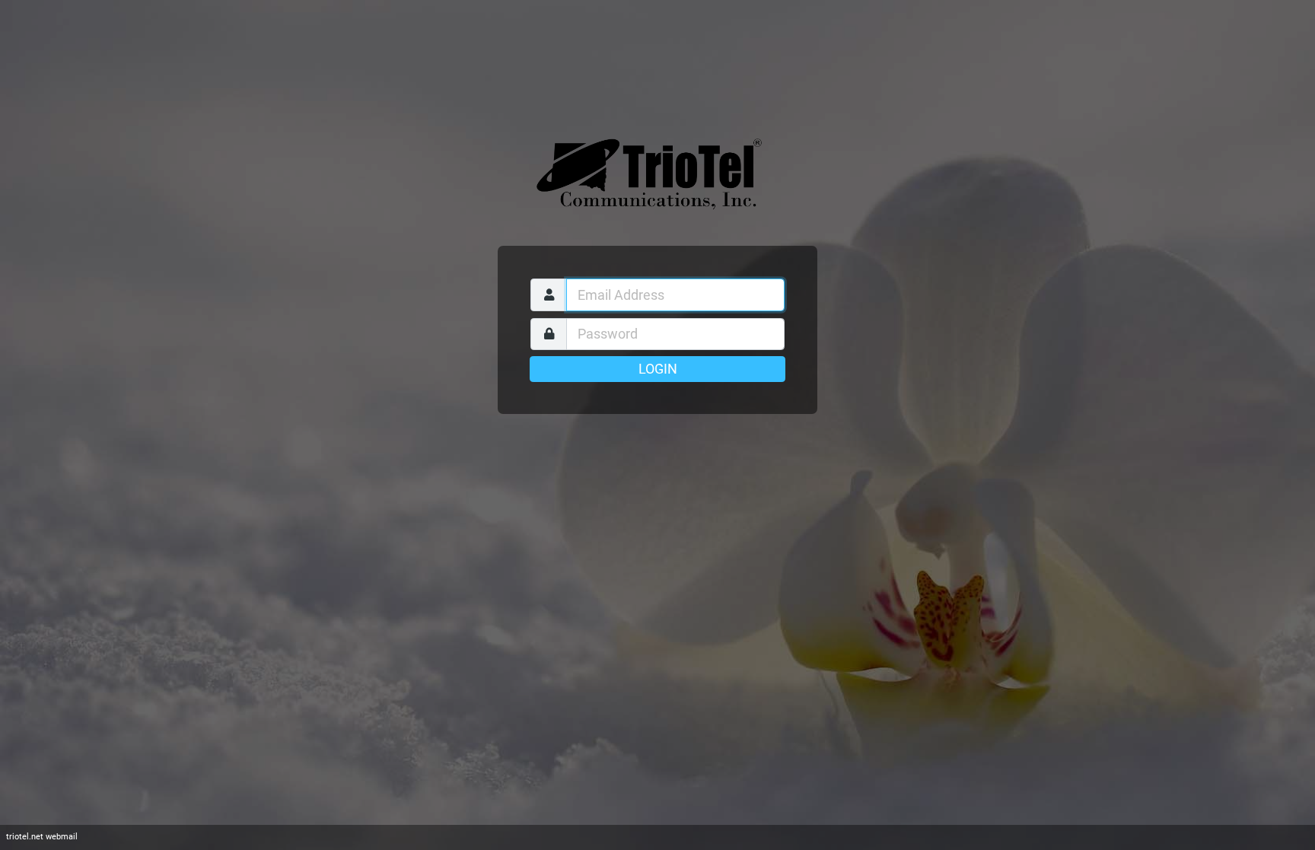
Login (657, 369)
